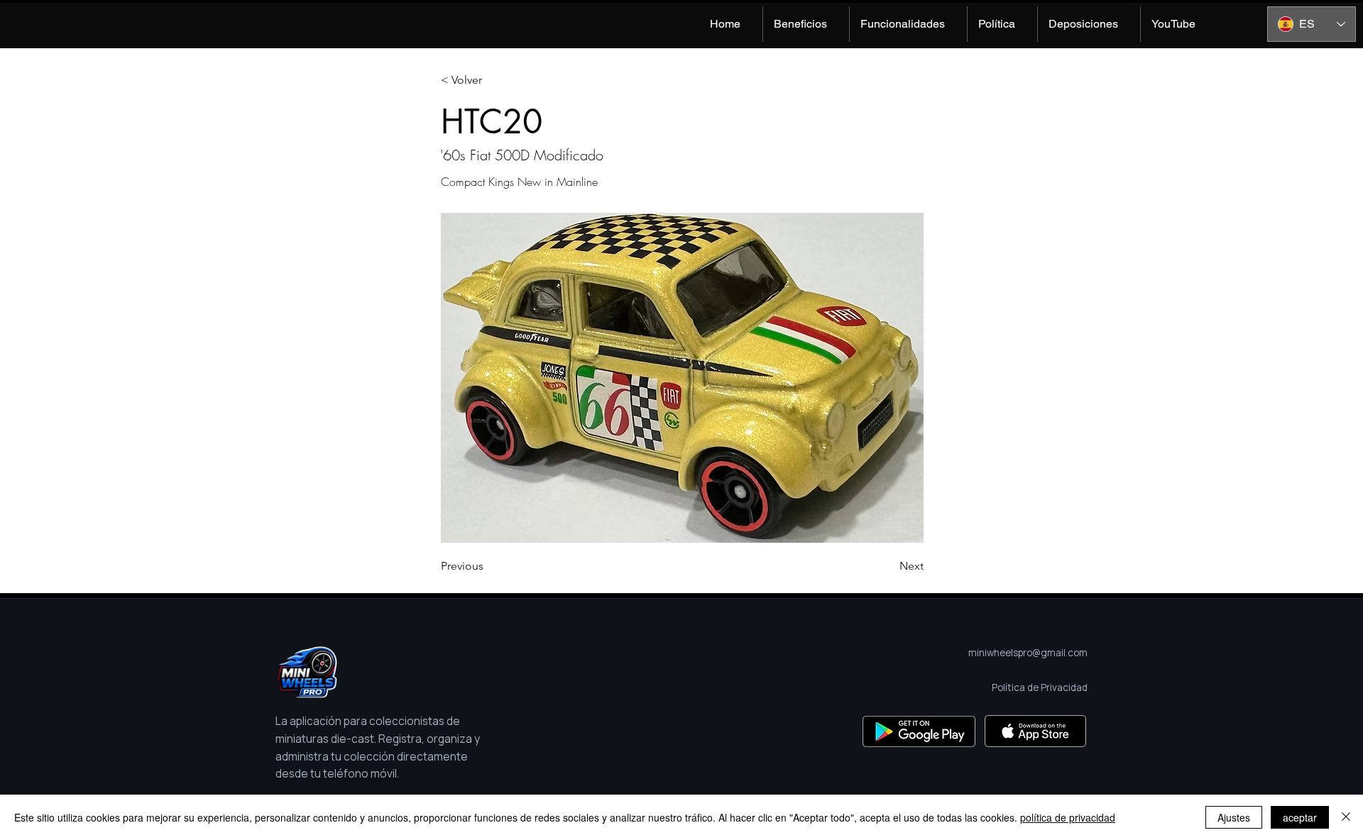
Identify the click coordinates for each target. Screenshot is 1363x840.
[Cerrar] (1345, 817)
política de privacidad (1067, 817)
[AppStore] (1035, 731)
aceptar (1300, 817)
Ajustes (1233, 817)
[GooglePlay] (919, 731)
